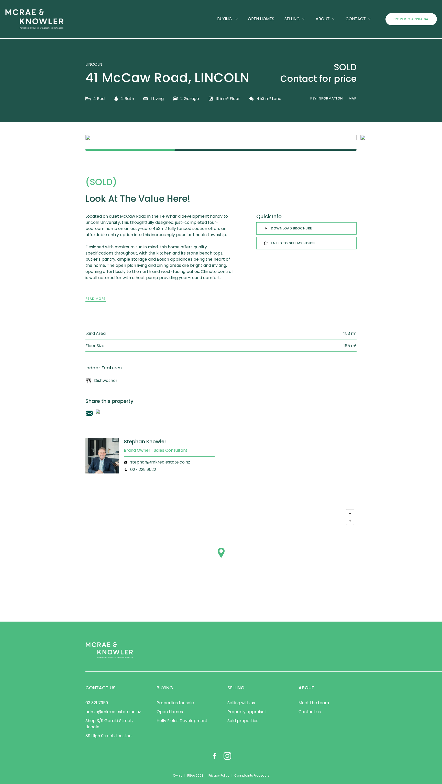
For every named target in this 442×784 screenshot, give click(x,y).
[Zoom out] (350, 513)
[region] (221, 558)
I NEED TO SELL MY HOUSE (293, 243)
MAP (353, 98)
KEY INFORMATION (326, 98)
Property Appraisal (411, 19)
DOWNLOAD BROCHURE (291, 228)
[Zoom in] (350, 521)
